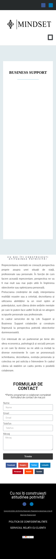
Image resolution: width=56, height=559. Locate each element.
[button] (50, 37)
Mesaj (6, 434)
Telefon (7, 423)
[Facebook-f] (24, 504)
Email (6, 413)
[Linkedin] (51, 5)
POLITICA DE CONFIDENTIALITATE (28, 521)
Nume (6, 403)
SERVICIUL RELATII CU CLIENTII (28, 527)
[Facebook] (43, 5)
